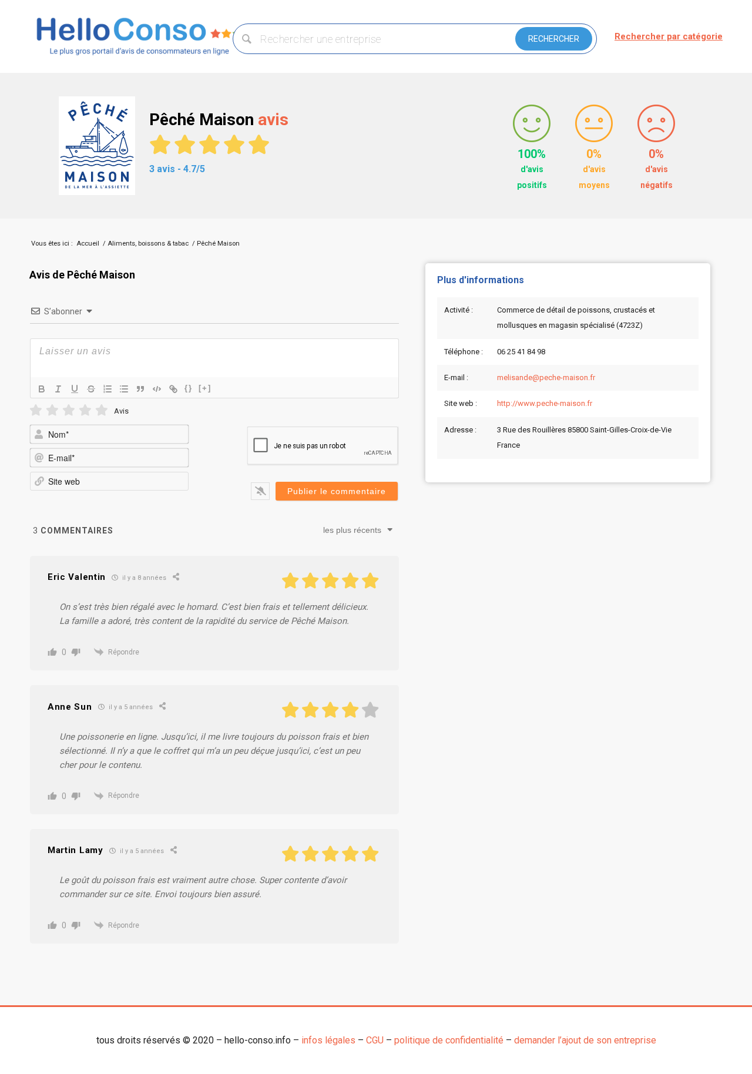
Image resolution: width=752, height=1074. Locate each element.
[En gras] (41, 389)
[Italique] (58, 389)
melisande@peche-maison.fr (546, 377)
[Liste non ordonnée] (124, 389)
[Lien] (173, 389)
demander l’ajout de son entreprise (585, 1040)
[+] (205, 388)
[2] (52, 410)
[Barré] (91, 389)
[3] (69, 410)
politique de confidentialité (448, 1040)
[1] (36, 410)
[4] (85, 410)
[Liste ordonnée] (107, 389)
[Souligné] (74, 389)
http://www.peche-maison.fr (544, 403)
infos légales (328, 1040)
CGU (375, 1040)
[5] (101, 410)
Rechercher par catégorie (669, 36)
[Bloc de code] (157, 389)
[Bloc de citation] (140, 389)
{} (188, 388)
